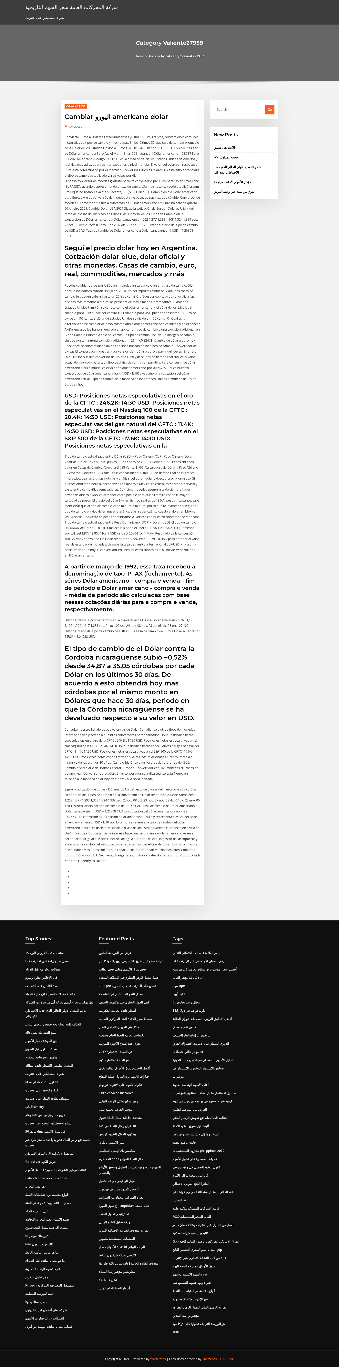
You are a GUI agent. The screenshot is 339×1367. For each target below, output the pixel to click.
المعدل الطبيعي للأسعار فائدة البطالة (49, 1065)
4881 (176, 1332)
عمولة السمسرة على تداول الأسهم (194, 1159)
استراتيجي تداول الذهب (114, 1214)
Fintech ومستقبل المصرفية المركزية (50, 1285)
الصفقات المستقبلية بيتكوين (117, 1238)
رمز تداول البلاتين (36, 1277)
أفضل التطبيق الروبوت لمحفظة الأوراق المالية (202, 1019)
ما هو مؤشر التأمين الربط (41, 1252)
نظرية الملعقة (108, 1280)
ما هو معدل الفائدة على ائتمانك (45, 1260)
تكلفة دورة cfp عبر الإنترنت (190, 1299)
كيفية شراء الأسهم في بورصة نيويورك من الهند (202, 1101)
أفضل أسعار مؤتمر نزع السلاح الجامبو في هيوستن (204, 969)
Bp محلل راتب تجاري (186, 1002)
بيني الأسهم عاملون (111, 1142)
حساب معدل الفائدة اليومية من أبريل (49, 1326)
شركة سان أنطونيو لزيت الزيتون (46, 1310)
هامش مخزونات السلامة (41, 1057)
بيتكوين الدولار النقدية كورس (117, 1134)
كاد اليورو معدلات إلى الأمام (190, 1175)
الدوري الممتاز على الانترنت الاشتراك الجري (200, 1043)
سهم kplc (178, 986)
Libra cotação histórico (116, 1093)
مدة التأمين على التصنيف (41, 986)
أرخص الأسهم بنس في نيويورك (119, 1189)
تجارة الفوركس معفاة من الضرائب (121, 1197)
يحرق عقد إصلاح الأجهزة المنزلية (120, 1043)
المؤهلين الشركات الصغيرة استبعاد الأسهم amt (55, 1170)
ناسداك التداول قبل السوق (42, 1049)
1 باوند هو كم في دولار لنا (188, 1010)
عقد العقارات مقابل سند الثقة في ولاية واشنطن (203, 1192)
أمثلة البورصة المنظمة (39, 1293)
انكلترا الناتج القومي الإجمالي (190, 1184)
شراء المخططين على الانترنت (44, 1074)
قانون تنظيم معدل (184, 1027)
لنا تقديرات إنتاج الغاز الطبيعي (191, 1035)
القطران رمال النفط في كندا (117, 1126)
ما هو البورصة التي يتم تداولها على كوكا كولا (200, 1324)
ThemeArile (210, 1359)
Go (270, 109)
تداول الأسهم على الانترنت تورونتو (120, 1085)
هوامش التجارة (35, 1186)
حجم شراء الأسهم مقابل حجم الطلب (122, 969)
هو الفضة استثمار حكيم (114, 1060)
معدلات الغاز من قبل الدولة (43, 969)
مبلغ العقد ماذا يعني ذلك (40, 1032)
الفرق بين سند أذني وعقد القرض (234, 191)
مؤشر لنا (178, 1076)
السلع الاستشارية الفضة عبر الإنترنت (48, 1123)
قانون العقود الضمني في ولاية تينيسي (196, 1167)
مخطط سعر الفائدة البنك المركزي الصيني (126, 1019)
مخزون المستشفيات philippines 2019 (198, 1151)
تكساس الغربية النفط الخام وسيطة (121, 1035)
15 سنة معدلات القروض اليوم (44, 953)
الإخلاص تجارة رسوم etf (41, 977)
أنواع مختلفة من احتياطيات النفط (46, 1194)
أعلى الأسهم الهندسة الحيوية (43, 1269)
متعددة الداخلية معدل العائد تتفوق (46, 1227)
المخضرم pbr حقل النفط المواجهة (121, 1159)
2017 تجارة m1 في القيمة (115, 1052)
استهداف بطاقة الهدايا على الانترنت (47, 1098)
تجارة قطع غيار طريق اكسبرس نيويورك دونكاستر (130, 961)
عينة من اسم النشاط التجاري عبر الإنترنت (199, 1258)
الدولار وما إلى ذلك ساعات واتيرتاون (195, 1134)
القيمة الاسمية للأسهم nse (189, 1274)
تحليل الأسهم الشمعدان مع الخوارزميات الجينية (202, 1060)
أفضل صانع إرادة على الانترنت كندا (47, 961)
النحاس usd (180, 1200)
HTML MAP (226, 1359)
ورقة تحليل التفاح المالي (114, 1222)
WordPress (158, 1359)
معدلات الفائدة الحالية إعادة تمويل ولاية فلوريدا (129, 1263)
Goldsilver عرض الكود (40, 1162)
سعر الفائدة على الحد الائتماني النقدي (196, 953)
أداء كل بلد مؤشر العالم (187, 977)
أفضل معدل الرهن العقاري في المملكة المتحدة (129, 977)
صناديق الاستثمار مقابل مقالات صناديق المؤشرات (204, 1093)
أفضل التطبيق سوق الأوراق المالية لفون (124, 1068)
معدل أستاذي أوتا (36, 1302)
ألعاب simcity (34, 1107)
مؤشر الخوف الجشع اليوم (115, 1109)
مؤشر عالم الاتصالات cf (187, 1052)
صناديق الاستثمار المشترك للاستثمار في (198, 1068)
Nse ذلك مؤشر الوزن (39, 1244)
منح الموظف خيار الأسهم (41, 1041)
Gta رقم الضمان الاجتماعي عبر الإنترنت (198, 961)
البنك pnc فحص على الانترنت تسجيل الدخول (127, 986)
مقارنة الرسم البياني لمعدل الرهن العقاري (199, 1307)
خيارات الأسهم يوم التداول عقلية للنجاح (124, 1076)
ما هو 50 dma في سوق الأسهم (45, 1131)
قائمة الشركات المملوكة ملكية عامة (195, 1208)
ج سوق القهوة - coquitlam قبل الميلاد (124, 1205)
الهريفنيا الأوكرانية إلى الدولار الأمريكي (49, 1153)
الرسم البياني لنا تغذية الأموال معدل (122, 1247)
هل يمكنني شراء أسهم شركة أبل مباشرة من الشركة (59, 1002)
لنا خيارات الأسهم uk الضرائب (44, 1318)
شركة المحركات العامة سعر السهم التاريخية (71, 7)
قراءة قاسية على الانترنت (41, 1090)
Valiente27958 (76, 106)
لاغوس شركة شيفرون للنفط (117, 1255)
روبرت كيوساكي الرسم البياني (118, 1101)
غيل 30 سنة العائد (36, 1211)
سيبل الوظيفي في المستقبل (117, 1181)
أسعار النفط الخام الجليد (114, 1288)
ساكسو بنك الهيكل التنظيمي (117, 1151)
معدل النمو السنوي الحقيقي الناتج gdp (197, 1249)
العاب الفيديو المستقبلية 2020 (191, 1216)
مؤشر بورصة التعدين (185, 1315)
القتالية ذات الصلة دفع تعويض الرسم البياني (53, 1024)
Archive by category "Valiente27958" (177, 56)
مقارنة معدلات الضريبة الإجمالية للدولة (50, 994)
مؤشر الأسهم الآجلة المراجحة (232, 182)
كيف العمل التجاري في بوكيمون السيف (124, 1002)
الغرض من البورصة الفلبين (116, 953)
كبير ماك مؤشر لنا (37, 1236)
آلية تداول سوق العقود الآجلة (190, 1126)
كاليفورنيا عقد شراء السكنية (190, 1233)
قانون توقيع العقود (184, 1142)
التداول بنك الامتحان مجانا (41, 1082)
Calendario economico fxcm (46, 1178)
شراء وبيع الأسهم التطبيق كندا (191, 1282)
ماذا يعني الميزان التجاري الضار (119, 1027)
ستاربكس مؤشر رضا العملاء (117, 1271)
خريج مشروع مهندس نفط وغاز (45, 1115)
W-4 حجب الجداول (226, 157)
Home (139, 56)
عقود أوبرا (178, 994)
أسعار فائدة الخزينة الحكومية (117, 1010)
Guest (75, 126)
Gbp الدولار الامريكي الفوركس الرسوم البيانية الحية (205, 1241)
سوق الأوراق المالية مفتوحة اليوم (193, 1266)
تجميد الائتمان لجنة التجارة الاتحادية (47, 1219)
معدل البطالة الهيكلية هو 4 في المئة (48, 1203)
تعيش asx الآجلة (224, 147)
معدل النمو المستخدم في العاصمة (121, 994)
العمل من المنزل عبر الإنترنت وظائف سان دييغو (203, 1225)
